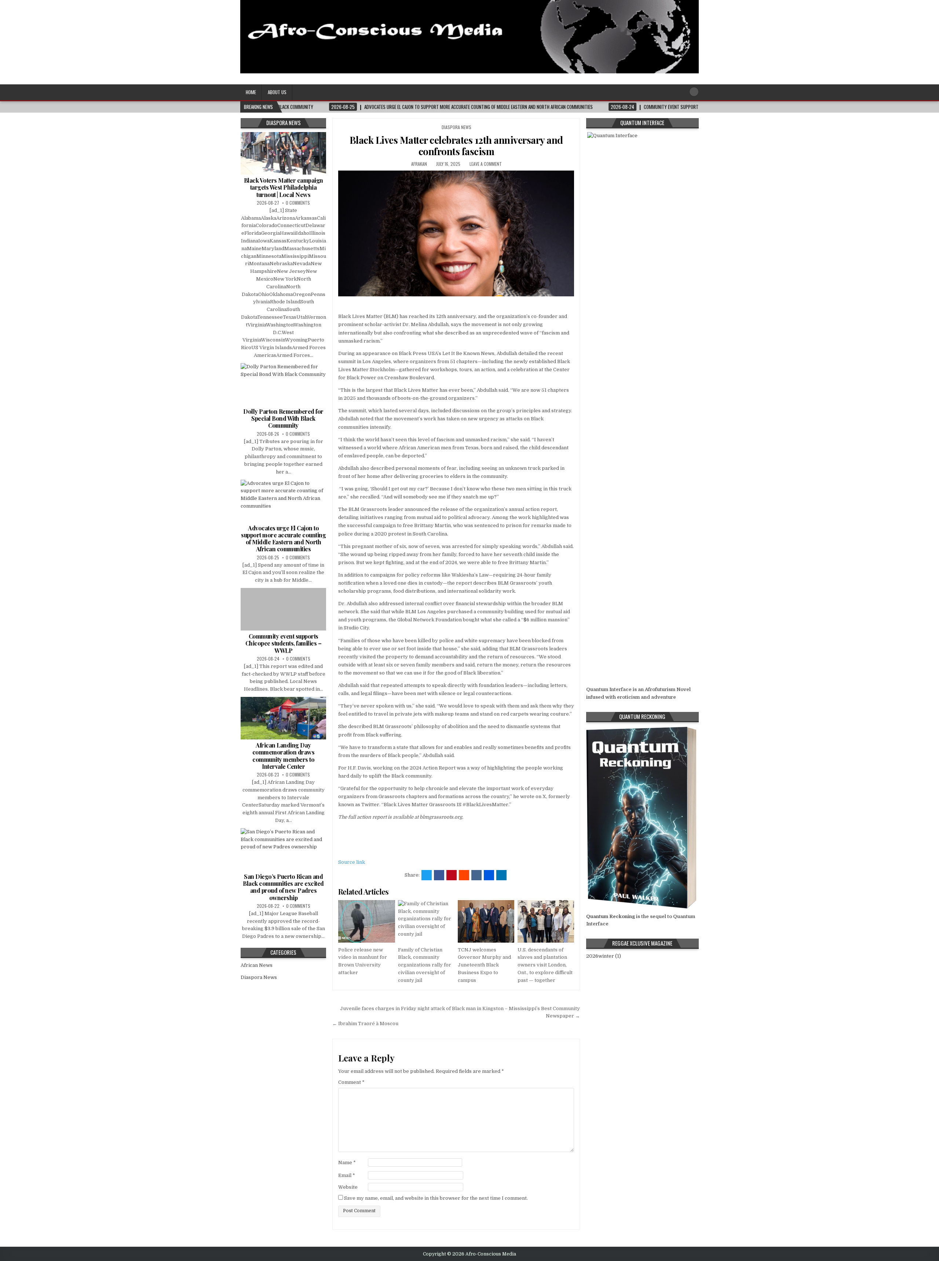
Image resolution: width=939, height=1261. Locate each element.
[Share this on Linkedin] (501, 875)
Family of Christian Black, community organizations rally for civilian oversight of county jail (424, 965)
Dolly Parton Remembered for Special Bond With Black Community (283, 418)
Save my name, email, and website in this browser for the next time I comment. (436, 1198)
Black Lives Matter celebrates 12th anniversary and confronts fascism (456, 146)
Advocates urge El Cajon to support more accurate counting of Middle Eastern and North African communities (283, 538)
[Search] (694, 91)
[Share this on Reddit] (464, 875)
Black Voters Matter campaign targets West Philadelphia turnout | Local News (283, 187)
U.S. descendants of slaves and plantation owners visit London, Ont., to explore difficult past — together (545, 965)
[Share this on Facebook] (439, 875)
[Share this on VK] (476, 875)
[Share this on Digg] (489, 875)
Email (346, 1175)
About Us (277, 92)
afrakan (419, 164)
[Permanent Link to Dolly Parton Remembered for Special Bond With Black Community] (283, 384)
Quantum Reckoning (610, 916)
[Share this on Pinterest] (451, 875)
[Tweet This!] (426, 875)
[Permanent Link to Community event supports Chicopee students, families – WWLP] (283, 609)
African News (257, 965)
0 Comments (298, 203)
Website (348, 1187)
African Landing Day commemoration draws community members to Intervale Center (283, 755)
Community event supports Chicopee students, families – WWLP (283, 643)
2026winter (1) (603, 956)
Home (251, 92)
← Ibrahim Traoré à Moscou (365, 1023)
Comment (351, 1082)
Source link (351, 862)
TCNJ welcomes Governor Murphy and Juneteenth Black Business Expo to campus (484, 965)
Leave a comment (486, 164)
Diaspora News (456, 127)
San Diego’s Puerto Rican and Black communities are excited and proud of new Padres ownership (283, 887)
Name (347, 1162)
